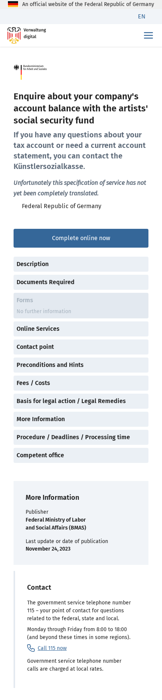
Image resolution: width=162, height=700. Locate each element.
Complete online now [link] (81, 238)
